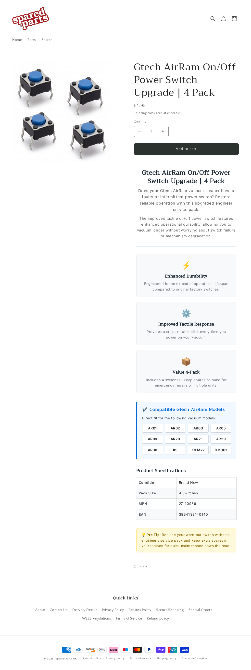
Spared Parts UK (66, 658)
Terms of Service (129, 619)
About (40, 610)
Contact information (194, 658)
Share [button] (143, 566)
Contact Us (58, 610)
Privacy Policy (113, 610)
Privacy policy (115, 658)
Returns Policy (140, 610)
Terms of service (141, 658)
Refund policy (158, 619)
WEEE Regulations (96, 619)
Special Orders (200, 610)
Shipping (140, 113)
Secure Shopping (170, 610)
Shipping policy (167, 658)
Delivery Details (84, 610)
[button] (212, 18)
